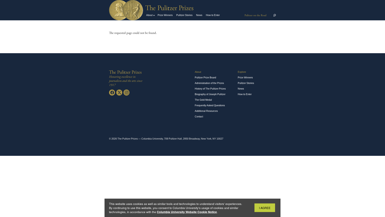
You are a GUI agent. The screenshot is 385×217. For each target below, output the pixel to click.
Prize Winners (165, 15)
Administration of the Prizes (209, 83)
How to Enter (213, 15)
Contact (199, 116)
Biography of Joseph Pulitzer (210, 94)
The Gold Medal (203, 100)
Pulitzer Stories (184, 15)
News (199, 15)
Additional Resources (206, 111)
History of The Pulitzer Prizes (210, 88)
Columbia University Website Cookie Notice (187, 212)
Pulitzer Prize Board (205, 77)
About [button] (149, 15)
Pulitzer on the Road (255, 15)
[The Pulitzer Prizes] (126, 72)
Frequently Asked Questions (210, 105)
